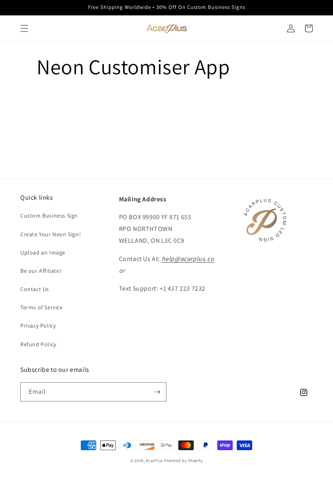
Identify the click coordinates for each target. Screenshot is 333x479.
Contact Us (34, 289)
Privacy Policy (38, 325)
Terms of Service (41, 307)
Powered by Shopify (183, 460)
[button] (24, 28)
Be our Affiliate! (40, 270)
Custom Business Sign (49, 215)
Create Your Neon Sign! (50, 234)
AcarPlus (154, 460)
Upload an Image (42, 252)
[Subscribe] (157, 391)
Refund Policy (38, 344)
